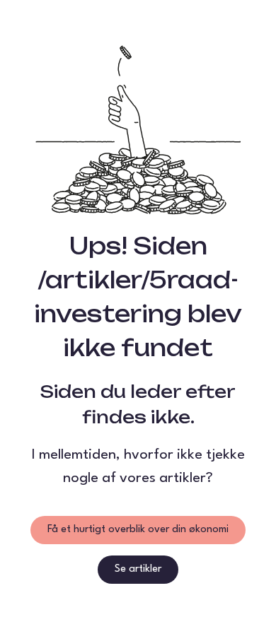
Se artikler (138, 569)
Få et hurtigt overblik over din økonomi (138, 529)
